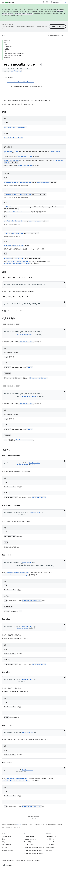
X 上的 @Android (29, 836)
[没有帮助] (64, 35)
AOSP (3, 35)
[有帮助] (62, 35)
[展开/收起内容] (9, 40)
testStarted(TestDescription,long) (15, 575)
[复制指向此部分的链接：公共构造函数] (16, 319)
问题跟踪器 (49, 850)
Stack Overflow (50, 847)
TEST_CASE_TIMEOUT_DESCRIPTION (15, 127)
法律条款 (18, 860)
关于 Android (6, 860)
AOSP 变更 (19, 16)
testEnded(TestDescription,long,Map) (17, 263)
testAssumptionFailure (11, 182)
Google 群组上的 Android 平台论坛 (34, 847)
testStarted (8, 258)
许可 (23, 860)
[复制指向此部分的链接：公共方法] (12, 450)
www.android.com (51, 842)
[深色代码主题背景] (65, 283)
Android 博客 (27, 842)
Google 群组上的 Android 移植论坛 (34, 853)
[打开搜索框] (44, 2)
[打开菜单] (3, 2)
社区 (12, 860)
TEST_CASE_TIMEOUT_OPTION (13, 138)
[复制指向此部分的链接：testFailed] (12, 619)
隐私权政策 (30, 860)
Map (20, 611)
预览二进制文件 (6, 845)
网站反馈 (37, 860)
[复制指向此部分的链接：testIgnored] (13, 725)
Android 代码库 (6, 836)
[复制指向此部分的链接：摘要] (8, 112)
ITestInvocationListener (38, 378)
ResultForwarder (15, 71)
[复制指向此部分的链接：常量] (8, 272)
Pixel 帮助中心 (50, 839)
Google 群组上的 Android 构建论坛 (34, 850)
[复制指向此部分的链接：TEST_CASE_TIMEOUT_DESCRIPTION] (34, 277)
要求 (3, 839)
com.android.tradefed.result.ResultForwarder (20, 82)
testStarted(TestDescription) (17, 261)
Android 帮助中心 (51, 836)
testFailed (7, 221)
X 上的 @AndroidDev (30, 839)
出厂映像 (4, 847)
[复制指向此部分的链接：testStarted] (13, 763)
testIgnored (8, 246)
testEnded (7, 207)
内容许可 (19, 824)
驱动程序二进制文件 (7, 850)
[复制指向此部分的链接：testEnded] (12, 555)
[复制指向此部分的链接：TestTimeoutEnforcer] (21, 324)
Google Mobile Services (52, 845)
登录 (64, 2)
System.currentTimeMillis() (31, 600)
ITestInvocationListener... (25, 335)
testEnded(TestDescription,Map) (18, 212)
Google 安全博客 (29, 845)
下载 (3, 842)
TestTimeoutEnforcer (11, 151)
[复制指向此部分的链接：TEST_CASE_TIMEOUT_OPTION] (29, 297)
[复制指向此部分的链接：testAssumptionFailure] (22, 456)
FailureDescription (43, 182)
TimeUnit (29, 367)
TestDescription (26, 182)
